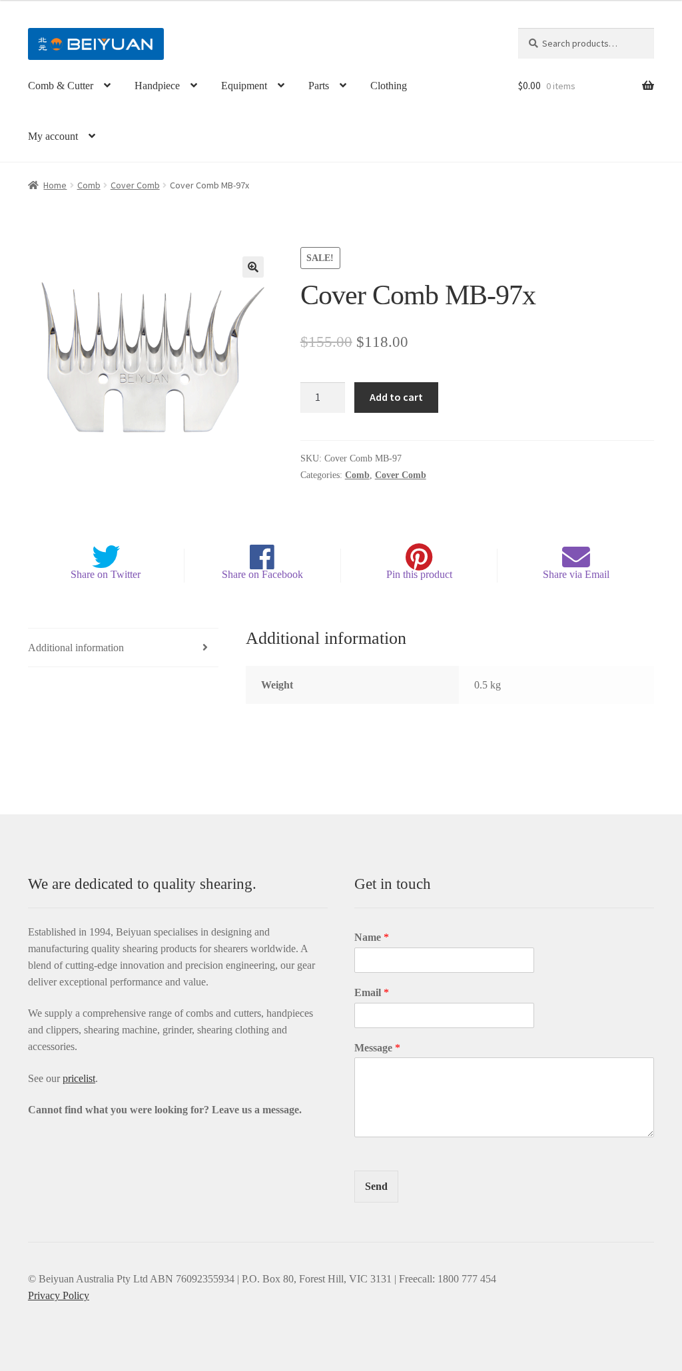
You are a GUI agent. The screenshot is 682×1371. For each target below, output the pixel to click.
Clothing (388, 85)
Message (377, 1047)
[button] (253, 267)
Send (376, 1186)
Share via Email (576, 574)
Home (55, 185)
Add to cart (396, 397)
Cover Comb (135, 185)
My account (53, 136)
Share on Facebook (262, 574)
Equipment (244, 85)
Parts (318, 85)
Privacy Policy (58, 1295)
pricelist (79, 1078)
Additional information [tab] (76, 647)
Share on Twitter (106, 574)
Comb (89, 185)
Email (371, 992)
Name (371, 937)
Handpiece (157, 85)
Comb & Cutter (60, 85)
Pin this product (419, 574)
